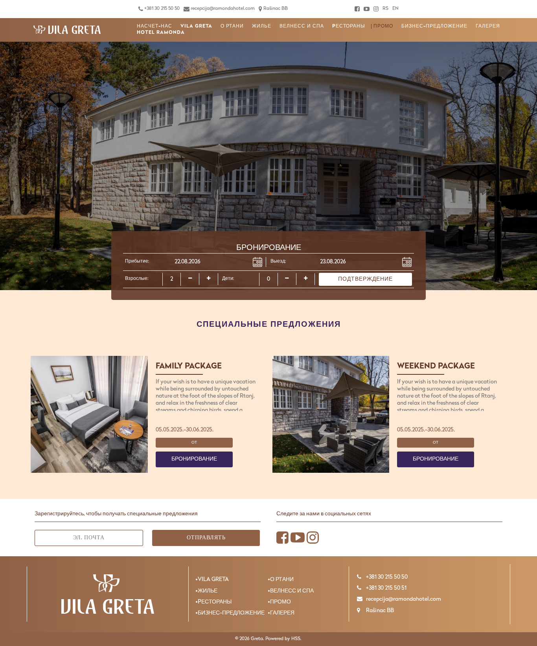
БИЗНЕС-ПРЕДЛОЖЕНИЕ (434, 26)
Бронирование (194, 459)
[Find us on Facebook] (357, 9)
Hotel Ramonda (161, 32)
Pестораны (348, 26)
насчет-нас (154, 26)
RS (385, 8)
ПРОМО (383, 26)
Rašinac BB (275, 8)
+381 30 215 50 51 (385, 588)
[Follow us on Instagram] (376, 9)
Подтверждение (365, 279)
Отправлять (206, 538)
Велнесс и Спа (302, 26)
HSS (295, 639)
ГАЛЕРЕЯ (488, 26)
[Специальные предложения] (67, 30)
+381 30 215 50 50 (161, 8)
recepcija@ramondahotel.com (222, 8)
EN (395, 8)
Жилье (261, 26)
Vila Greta (196, 26)
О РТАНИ (232, 26)
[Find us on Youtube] (366, 9)
